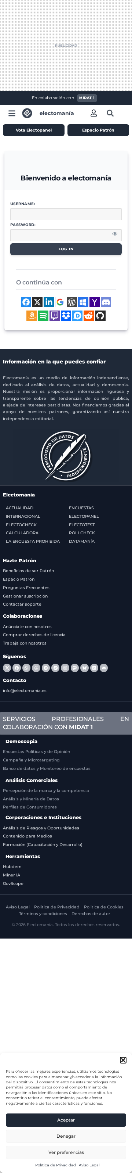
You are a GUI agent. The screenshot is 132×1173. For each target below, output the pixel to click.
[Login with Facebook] (26, 302)
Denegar (66, 1136)
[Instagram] (65, 668)
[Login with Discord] (106, 302)
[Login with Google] (60, 302)
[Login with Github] (100, 316)
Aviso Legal (89, 1165)
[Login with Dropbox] (66, 316)
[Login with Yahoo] (94, 302)
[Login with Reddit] (89, 316)
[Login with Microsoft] (83, 302)
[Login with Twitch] (55, 316)
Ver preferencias (66, 1152)
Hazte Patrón (19, 560)
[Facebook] (16, 668)
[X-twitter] (7, 668)
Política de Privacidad (55, 1165)
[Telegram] (46, 668)
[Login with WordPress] (72, 302)
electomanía (57, 113)
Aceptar (66, 1120)
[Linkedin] (94, 668)
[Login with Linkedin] (49, 302)
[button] (123, 1060)
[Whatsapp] (26, 668)
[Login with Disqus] (77, 316)
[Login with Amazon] (31, 316)
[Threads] (36, 668)
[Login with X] (37, 302)
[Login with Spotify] (43, 316)
